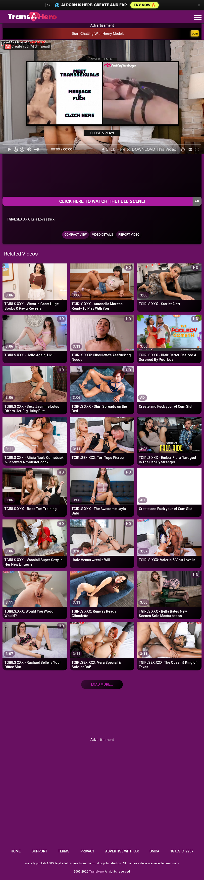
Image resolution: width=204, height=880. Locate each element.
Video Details (102, 234)
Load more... (102, 684)
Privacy (87, 851)
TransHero (96, 871)
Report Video (129, 234)
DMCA (154, 851)
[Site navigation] (198, 17)
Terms (63, 851)
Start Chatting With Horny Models (98, 34)
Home (16, 851)
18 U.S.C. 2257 (181, 851)
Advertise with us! (122, 851)
